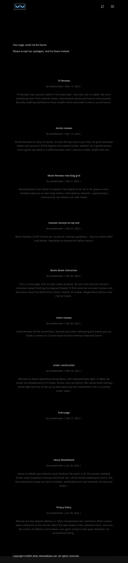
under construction (64, 365)
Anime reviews (64, 128)
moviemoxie (56, 86)
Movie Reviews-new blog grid (64, 175)
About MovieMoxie (64, 459)
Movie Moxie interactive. (64, 270)
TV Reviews (64, 80)
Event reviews (64, 317)
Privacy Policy (63, 507)
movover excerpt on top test (64, 222)
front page (64, 412)
